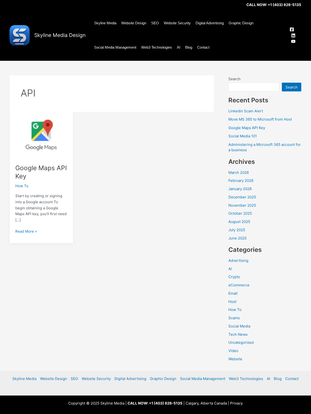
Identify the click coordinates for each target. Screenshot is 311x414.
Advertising (238, 260)
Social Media (239, 326)
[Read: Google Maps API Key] (41, 134)
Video (233, 350)
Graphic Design (241, 23)
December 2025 (242, 197)
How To (21, 186)
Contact (203, 47)
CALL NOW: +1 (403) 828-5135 (273, 4)
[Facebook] (292, 29)
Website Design (133, 23)
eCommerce (239, 285)
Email (233, 293)
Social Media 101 (242, 136)
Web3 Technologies (156, 47)
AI (178, 47)
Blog (188, 47)
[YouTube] (293, 41)
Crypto (234, 276)
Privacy (236, 403)
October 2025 (240, 213)
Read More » (26, 232)
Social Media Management (115, 47)
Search (234, 79)
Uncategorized (241, 342)
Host (232, 301)
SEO (155, 23)
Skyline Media (105, 23)
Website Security (177, 23)
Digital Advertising (210, 23)
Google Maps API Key (246, 127)
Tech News (238, 334)
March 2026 (238, 172)
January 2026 (240, 188)
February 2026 (240, 180)
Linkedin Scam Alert (245, 111)
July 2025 (236, 230)
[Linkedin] (293, 35)
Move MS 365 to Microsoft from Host (260, 119)
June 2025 (237, 238)
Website (235, 359)
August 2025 (239, 221)
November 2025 (242, 205)
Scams (234, 318)
